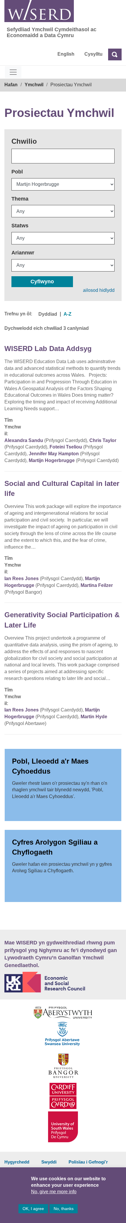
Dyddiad (47, 314)
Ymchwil (34, 84)
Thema (19, 199)
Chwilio (24, 141)
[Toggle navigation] (13, 72)
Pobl (17, 172)
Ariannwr (22, 253)
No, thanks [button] (64, 1208)
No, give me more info (53, 1191)
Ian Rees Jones (21, 578)
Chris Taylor (102, 440)
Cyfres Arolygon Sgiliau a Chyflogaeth (55, 847)
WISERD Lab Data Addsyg (48, 348)
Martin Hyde (94, 716)
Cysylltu (93, 54)
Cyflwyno (42, 281)
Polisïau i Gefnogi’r (88, 1161)
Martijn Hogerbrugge (52, 460)
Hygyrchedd (16, 1161)
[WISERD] (39, 11)
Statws (19, 226)
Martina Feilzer (97, 585)
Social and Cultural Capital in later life (61, 488)
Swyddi (49, 1161)
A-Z (67, 314)
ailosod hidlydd (99, 290)
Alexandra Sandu (23, 440)
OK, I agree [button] (33, 1208)
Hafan (11, 84)
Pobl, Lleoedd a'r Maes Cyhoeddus (50, 766)
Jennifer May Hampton (54, 453)
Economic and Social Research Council (63, 982)
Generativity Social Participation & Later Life (62, 620)
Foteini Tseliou (66, 446)
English (65, 54)
